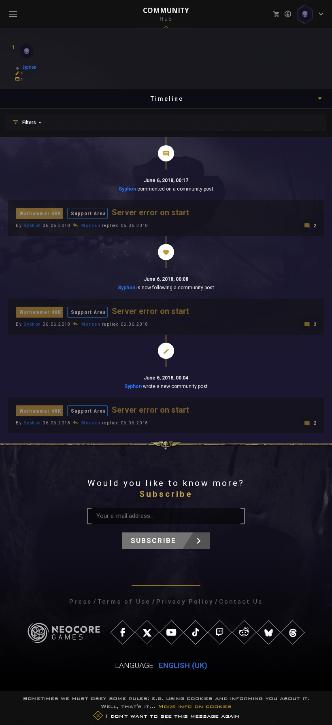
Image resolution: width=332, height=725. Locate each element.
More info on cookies (195, 706)
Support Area (88, 213)
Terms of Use (124, 601)
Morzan (90, 225)
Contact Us (241, 601)
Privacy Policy (184, 601)
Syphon (127, 189)
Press (80, 601)
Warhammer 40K (40, 213)
